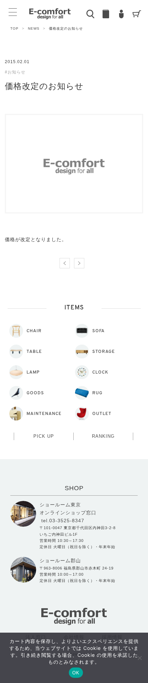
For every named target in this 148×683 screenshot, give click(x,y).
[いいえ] (139, 657)
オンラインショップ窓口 (68, 512)
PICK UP (43, 436)
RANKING (103, 436)
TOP (17, 28)
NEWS (36, 28)
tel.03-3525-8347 (62, 520)
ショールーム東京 (60, 504)
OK (76, 672)
